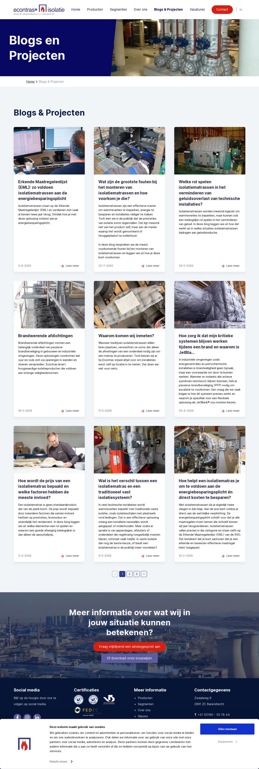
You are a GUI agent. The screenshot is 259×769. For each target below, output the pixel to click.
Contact (222, 9)
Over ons (140, 9)
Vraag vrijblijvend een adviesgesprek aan (129, 646)
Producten (95, 9)
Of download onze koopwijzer (129, 658)
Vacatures (197, 9)
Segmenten (118, 9)
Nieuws (143, 716)
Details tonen (58, 761)
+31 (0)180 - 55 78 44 (214, 715)
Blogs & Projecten (168, 9)
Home (75, 9)
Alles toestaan (227, 729)
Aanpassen (225, 741)
